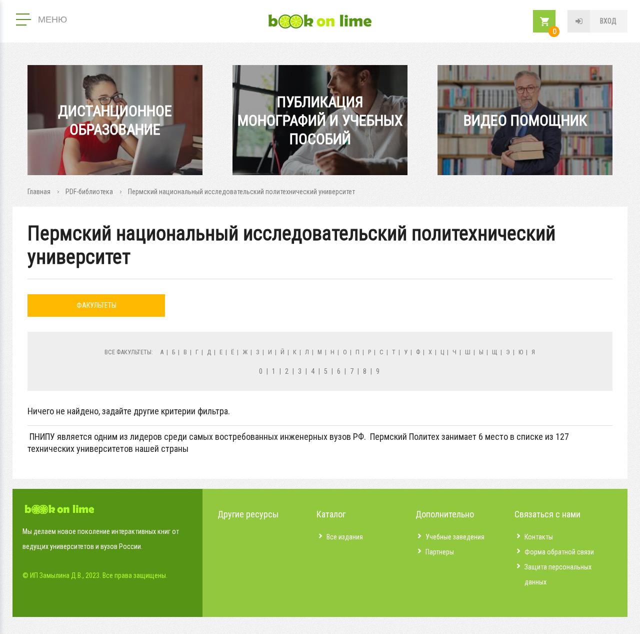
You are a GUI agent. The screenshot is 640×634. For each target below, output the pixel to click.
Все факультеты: (128, 352)
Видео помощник (525, 120)
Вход (608, 21)
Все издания (344, 537)
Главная (39, 192)
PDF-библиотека (89, 192)
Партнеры (440, 552)
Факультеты (96, 305)
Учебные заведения (455, 537)
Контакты (538, 537)
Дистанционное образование (115, 120)
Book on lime (320, 22)
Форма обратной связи (559, 552)
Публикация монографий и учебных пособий (320, 120)
